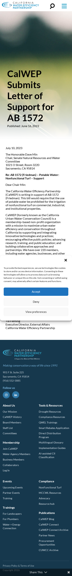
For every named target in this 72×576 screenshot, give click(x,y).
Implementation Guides (52, 447)
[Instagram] (6, 394)
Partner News (47, 535)
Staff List (8, 427)
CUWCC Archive (48, 550)
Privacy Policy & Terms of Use (18, 565)
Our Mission (10, 411)
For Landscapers (12, 513)
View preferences (36, 311)
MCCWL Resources (50, 492)
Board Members (12, 422)
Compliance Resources (52, 416)
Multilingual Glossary (51, 442)
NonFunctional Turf (50, 487)
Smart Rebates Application (54, 427)
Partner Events (11, 492)
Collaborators (11, 465)
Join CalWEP (10, 448)
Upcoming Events (13, 487)
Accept (36, 291)
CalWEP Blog (46, 519)
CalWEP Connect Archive (53, 529)
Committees (10, 433)
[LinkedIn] (15, 394)
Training (7, 498)
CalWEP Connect (49, 524)
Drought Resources (50, 411)
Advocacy (44, 498)
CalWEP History (12, 416)
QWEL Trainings (48, 422)
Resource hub (46, 503)
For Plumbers (10, 519)
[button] (66, 260)
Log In (6, 470)
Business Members (13, 459)
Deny (36, 301)
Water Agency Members (16, 454)
